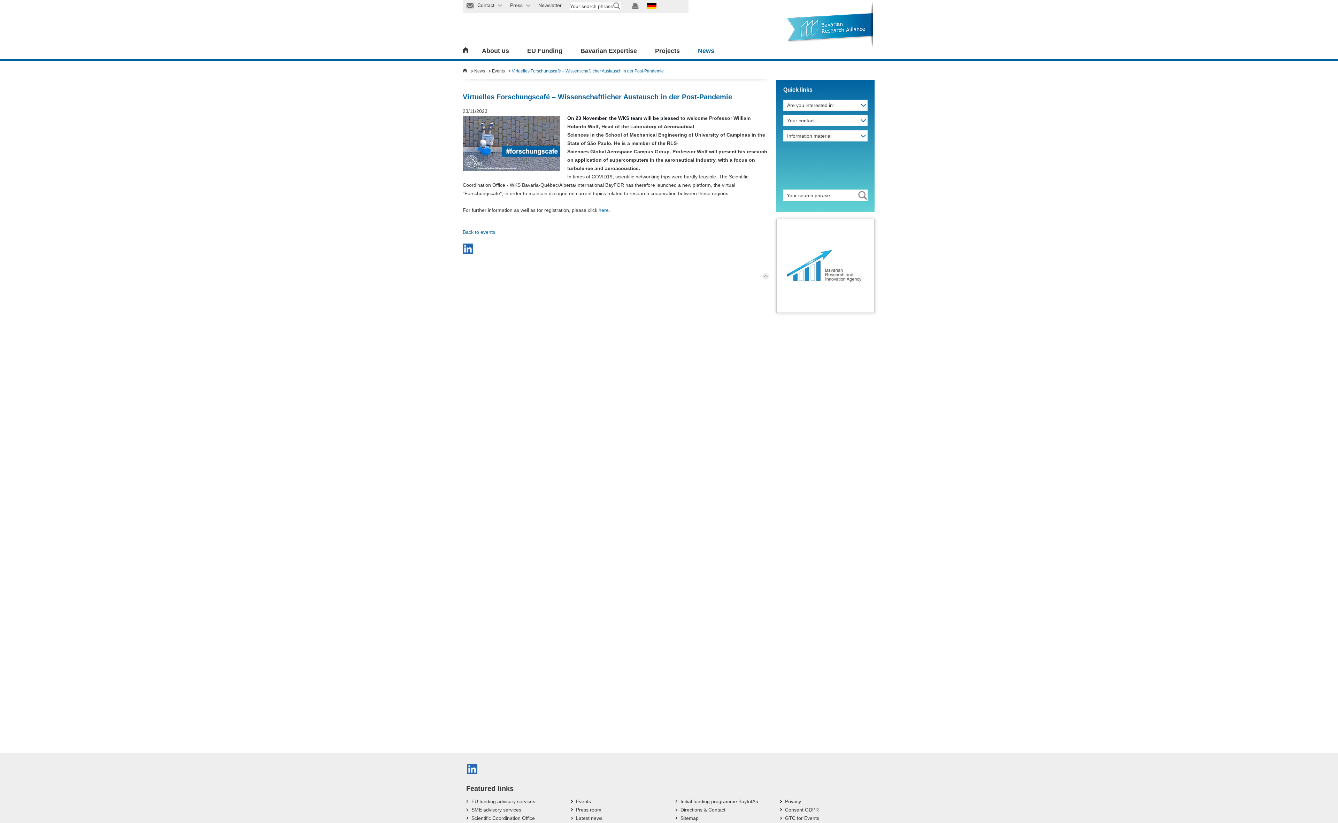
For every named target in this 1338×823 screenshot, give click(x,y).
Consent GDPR (802, 810)
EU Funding (544, 50)
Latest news (589, 818)
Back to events (479, 232)
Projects (667, 50)
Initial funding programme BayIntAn (719, 801)
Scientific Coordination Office (503, 818)
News (706, 50)
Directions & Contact (702, 810)
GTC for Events (802, 818)
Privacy (793, 801)
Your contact (801, 120)
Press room (588, 810)
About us (495, 50)
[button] (468, 249)
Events (498, 71)
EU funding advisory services (503, 801)
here (604, 210)
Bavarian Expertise (608, 50)
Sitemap (689, 818)
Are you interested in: (810, 105)
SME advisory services (496, 810)
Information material (809, 136)
